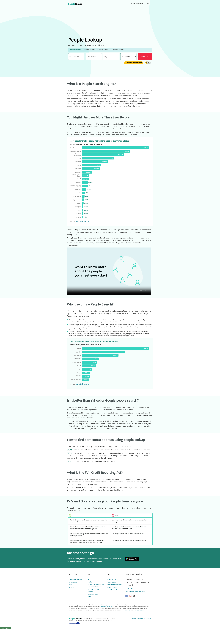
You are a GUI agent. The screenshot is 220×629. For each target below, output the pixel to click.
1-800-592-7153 (130, 589)
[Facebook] (126, 596)
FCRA (89, 597)
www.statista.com (82, 221)
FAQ (89, 579)
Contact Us (91, 582)
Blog (70, 585)
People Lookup (112, 582)
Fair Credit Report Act (106, 606)
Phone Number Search (114, 585)
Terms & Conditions (138, 610)
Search (144, 56)
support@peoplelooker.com (135, 591)
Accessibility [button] (72, 623)
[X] (134, 596)
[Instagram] (130, 596)
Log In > (147, 3)
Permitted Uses (93, 594)
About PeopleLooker (75, 579)
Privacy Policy (147, 618)
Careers (71, 587)
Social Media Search (114, 590)
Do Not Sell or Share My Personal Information (96, 586)
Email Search (111, 579)
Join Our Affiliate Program (93, 591)
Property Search (112, 587)
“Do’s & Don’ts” (125, 610)
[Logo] (76, 618)
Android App (73, 582)
